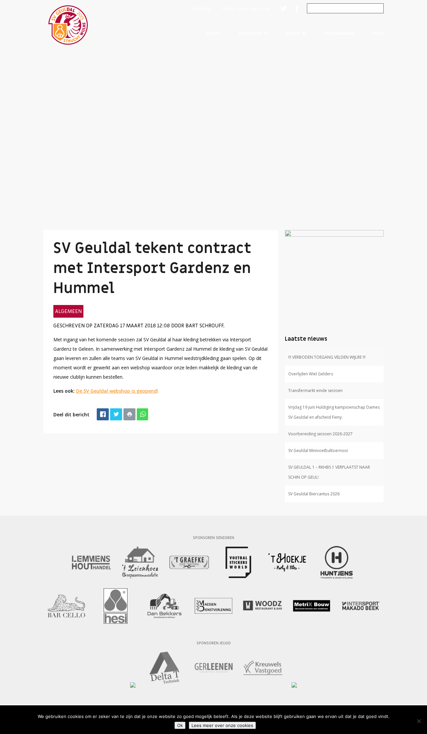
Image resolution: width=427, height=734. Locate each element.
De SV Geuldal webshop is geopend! (117, 391)
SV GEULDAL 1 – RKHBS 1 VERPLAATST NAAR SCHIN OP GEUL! (329, 472)
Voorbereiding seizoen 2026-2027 (320, 434)
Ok (180, 725)
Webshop (201, 8)
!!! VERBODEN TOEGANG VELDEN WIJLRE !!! (327, 357)
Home (213, 33)
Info (378, 33)
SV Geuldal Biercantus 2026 (314, 494)
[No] (418, 721)
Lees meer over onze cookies (222, 725)
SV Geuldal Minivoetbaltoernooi (318, 450)
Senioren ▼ (253, 33)
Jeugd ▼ (296, 33)
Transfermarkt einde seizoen (315, 390)
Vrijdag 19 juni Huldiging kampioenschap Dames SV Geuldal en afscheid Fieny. (334, 412)
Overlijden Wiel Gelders (310, 374)
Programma (339, 33)
